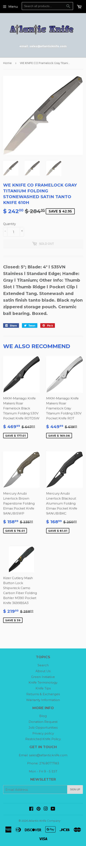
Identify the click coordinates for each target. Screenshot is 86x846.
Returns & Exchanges (43, 694)
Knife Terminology (43, 682)
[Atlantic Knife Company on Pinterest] (38, 809)
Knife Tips (43, 688)
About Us (43, 671)
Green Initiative (43, 677)
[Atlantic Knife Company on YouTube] (53, 809)
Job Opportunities (43, 727)
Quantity (9, 224)
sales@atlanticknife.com (48, 755)
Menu (13, 7)
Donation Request (43, 722)
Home (7, 63)
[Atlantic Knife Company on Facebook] (31, 809)
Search (43, 665)
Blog (43, 716)
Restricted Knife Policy (43, 739)
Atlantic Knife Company (44, 820)
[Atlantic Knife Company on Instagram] (46, 809)
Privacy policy (43, 733)
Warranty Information (43, 700)
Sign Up (75, 789)
